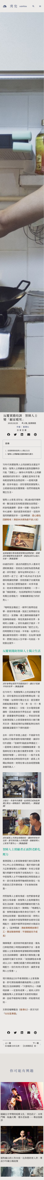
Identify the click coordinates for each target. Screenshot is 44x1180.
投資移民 (32, 423)
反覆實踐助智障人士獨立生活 (19, 450)
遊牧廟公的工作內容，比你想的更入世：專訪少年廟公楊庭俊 (21, 1159)
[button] (33, 6)
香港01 (23, 1009)
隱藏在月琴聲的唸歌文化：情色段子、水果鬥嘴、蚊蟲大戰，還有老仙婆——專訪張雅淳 (21, 1117)
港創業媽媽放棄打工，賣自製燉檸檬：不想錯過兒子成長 (21, 931)
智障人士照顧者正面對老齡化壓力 (20, 454)
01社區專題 (10, 1013)
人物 (25, 423)
